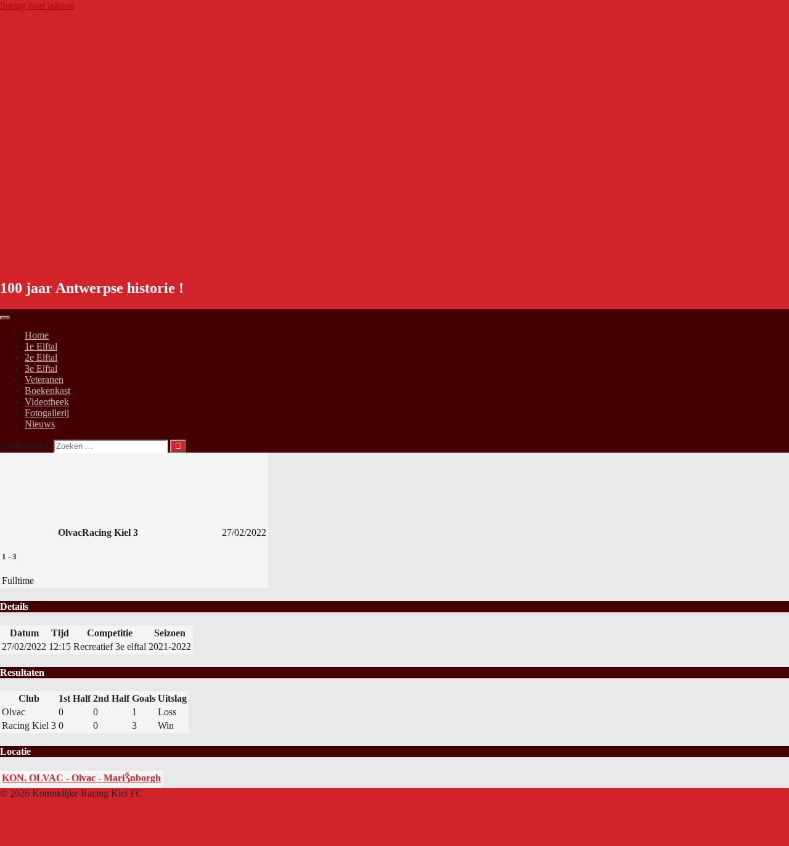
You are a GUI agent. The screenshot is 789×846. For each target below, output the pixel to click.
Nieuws (40, 424)
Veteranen (44, 379)
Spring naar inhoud (37, 5)
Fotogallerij (47, 413)
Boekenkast (47, 390)
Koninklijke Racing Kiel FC (118, 255)
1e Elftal (41, 346)
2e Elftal (41, 357)
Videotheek (47, 401)
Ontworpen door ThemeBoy (55, 804)
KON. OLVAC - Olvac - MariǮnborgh (81, 778)
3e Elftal (41, 368)
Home (37, 335)
